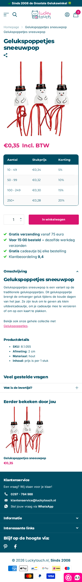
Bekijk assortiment (6, 15)
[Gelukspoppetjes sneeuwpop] (27, 430)
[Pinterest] (5, 546)
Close (41, 518)
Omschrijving (15, 271)
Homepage (11, 27)
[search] (15, 15)
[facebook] (15, 547)
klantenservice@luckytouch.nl (33, 500)
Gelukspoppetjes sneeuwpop (25, 458)
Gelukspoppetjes (16, 326)
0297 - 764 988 (22, 494)
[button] (22, 216)
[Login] (67, 14)
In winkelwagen (53, 219)
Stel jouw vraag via (32, 506)
